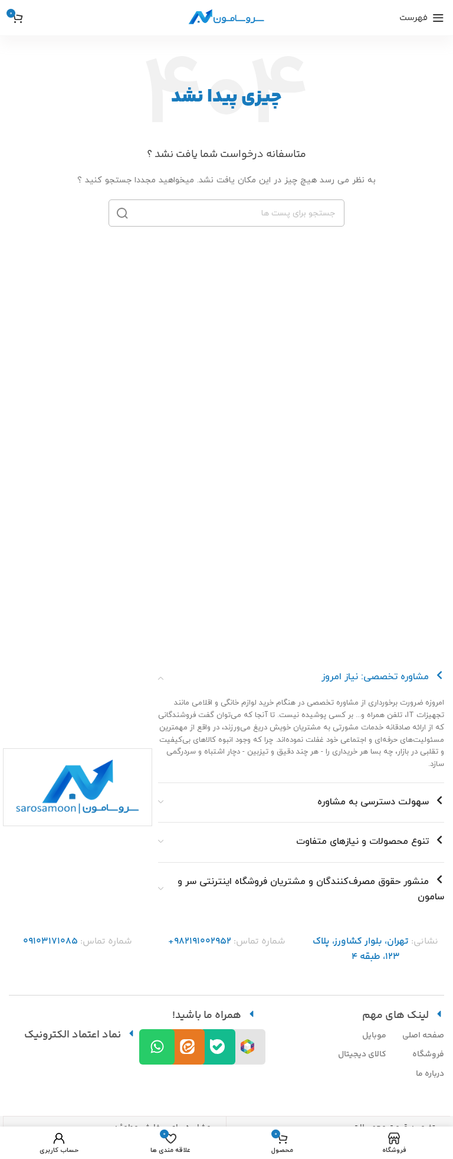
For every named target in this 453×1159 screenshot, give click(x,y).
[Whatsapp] (157, 1047)
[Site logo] (226, 17)
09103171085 (50, 941)
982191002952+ (199, 941)
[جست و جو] (122, 213)
